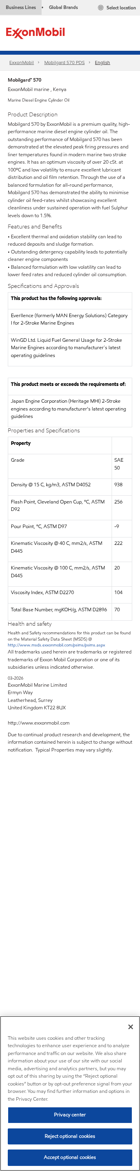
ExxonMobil (21, 62)
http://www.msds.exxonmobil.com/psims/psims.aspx (56, 645)
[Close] (130, 1026)
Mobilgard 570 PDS (64, 62)
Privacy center (70, 1114)
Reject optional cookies (70, 1136)
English (102, 62)
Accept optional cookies (70, 1157)
